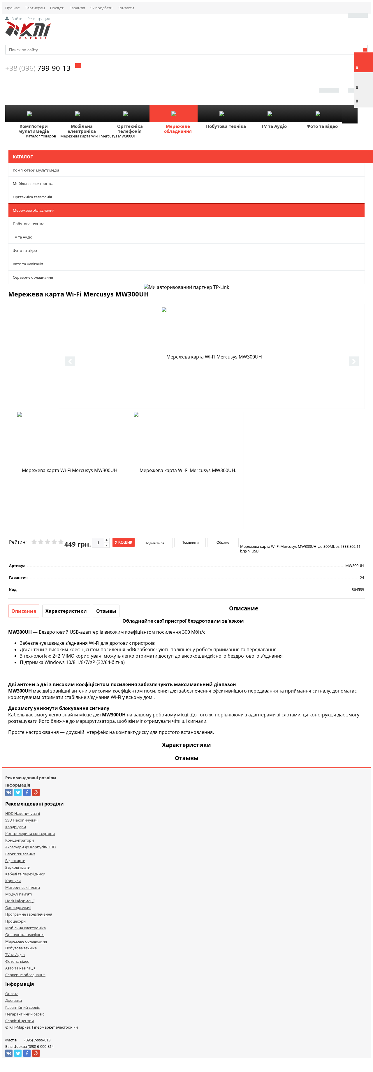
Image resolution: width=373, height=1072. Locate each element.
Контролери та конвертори (30, 833)
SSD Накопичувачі (21, 820)
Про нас (12, 7)
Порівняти (190, 543)
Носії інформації (19, 900)
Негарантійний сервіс (24, 1014)
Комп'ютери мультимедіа (33, 128)
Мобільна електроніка (82, 128)
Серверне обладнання (33, 277)
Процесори (15, 921)
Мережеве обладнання (178, 128)
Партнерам (35, 7)
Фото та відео (322, 126)
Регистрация (38, 18)
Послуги (57, 7)
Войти (16, 18)
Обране (223, 543)
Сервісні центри (19, 1020)
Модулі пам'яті (18, 894)
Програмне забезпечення (28, 914)
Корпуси (13, 880)
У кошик (123, 542)
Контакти (126, 7)
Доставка (13, 1000)
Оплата (11, 993)
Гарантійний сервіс (22, 1007)
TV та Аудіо (274, 126)
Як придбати (101, 7)
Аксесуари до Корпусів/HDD (30, 847)
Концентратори (19, 840)
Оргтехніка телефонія (130, 128)
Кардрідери (15, 826)
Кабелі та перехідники (25, 874)
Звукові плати (17, 867)
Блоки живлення (20, 853)
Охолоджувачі (18, 907)
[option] (212, 356)
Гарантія (77, 7)
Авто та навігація (28, 263)
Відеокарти (15, 860)
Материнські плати (22, 887)
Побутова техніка (226, 126)
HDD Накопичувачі (22, 813)
